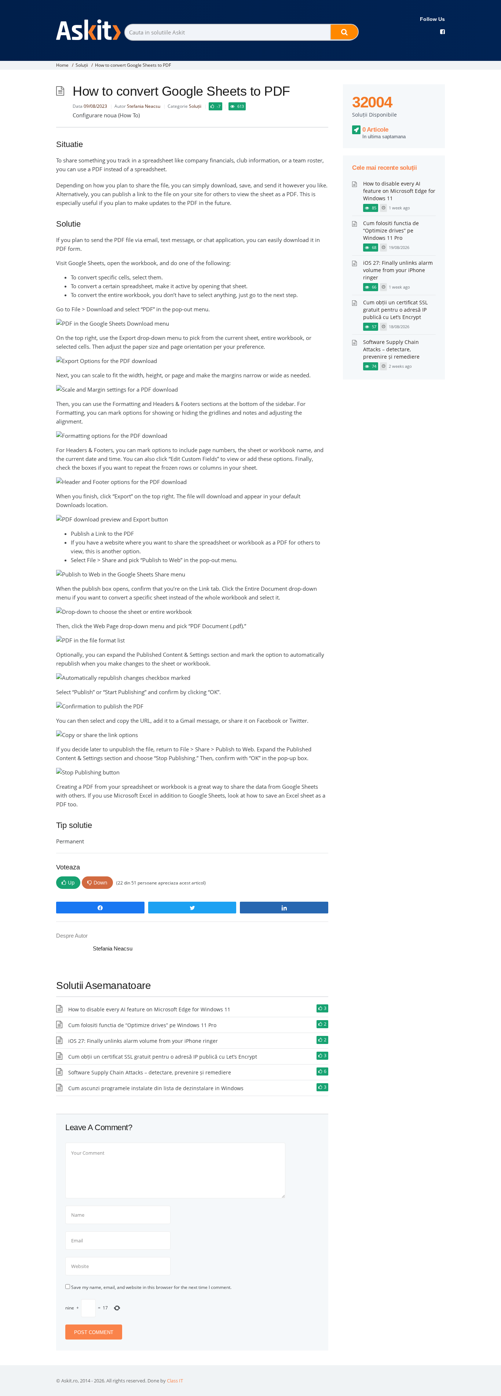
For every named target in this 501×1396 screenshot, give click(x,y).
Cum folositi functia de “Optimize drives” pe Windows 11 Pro (142, 1025)
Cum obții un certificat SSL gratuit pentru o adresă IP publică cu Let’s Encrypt (162, 1056)
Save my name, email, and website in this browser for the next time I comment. (151, 1287)
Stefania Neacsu (143, 106)
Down (100, 882)
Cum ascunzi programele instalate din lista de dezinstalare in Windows (156, 1088)
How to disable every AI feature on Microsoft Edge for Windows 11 (149, 1009)
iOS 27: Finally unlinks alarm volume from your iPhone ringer (143, 1040)
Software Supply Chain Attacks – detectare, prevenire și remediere (149, 1072)
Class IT (175, 1380)
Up (71, 882)
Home (62, 65)
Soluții (82, 65)
